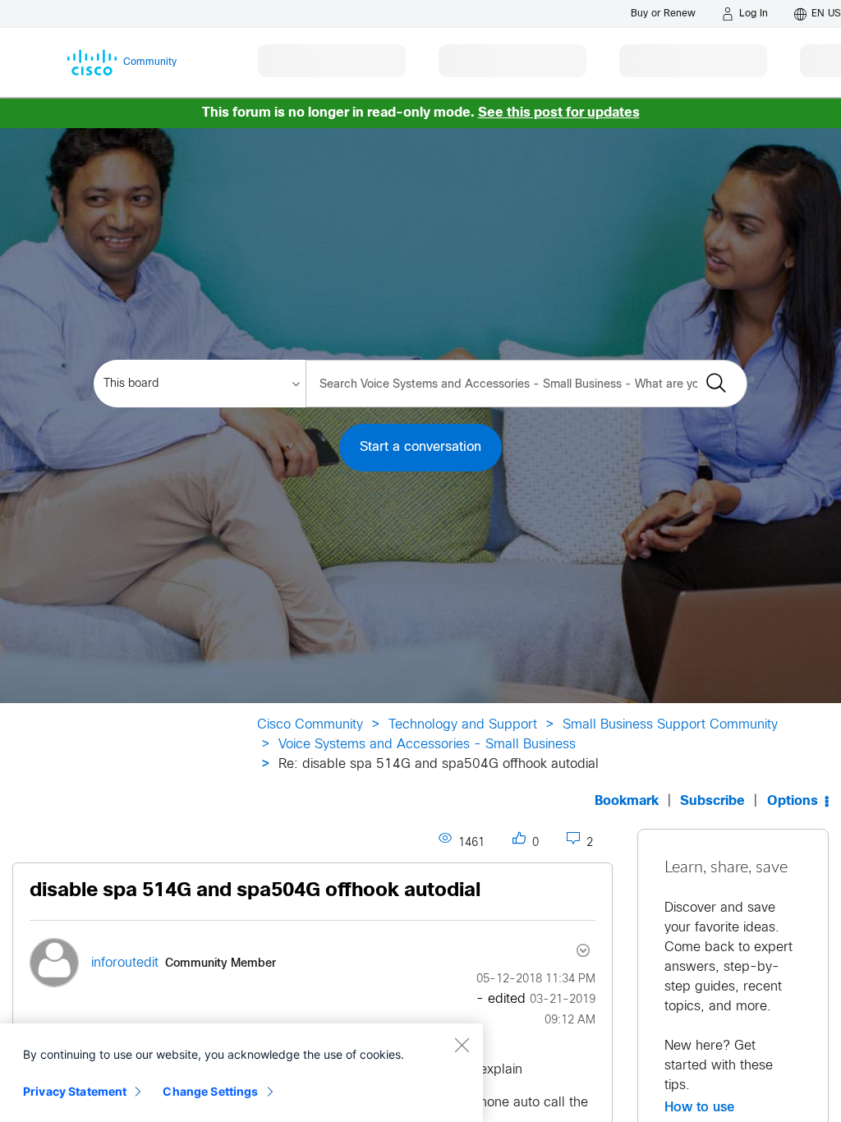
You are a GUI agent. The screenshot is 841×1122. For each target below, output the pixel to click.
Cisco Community (310, 725)
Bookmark (627, 801)
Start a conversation (420, 447)
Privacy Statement (74, 1091)
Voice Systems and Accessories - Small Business (427, 744)
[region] (241, 1072)
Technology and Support (462, 725)
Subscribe (712, 801)
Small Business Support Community (670, 725)
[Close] (461, 1045)
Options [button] (792, 801)
